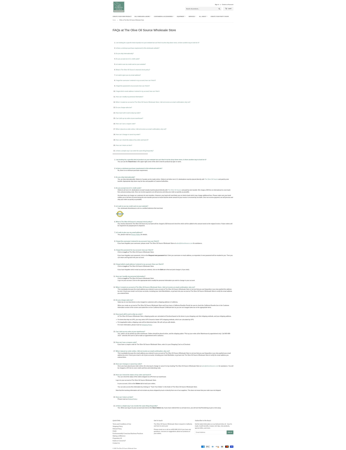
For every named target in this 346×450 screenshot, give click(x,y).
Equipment (181, 16)
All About (203, 16)
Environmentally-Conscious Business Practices (128, 433)
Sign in (217, 4)
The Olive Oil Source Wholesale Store (127, 448)
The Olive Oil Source (211, 179)
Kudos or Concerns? (119, 441)
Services (192, 16)
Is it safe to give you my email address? (128, 75)
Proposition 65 (117, 438)
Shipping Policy (118, 426)
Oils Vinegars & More (142, 16)
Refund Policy (117, 429)
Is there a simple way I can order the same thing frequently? (135, 151)
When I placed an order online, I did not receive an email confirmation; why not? (141, 129)
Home (114, 20)
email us (161, 429)
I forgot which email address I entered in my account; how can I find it (137, 91)
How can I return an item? (124, 145)
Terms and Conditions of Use (122, 424)
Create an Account (227, 4)
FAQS (115, 431)
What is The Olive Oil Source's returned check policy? (133, 69)
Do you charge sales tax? (124, 107)
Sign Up (230, 432)
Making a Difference (119, 436)
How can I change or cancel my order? (128, 134)
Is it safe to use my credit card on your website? (131, 64)
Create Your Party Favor (220, 16)
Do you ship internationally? (125, 53)
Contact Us (116, 443)
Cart (230, 8)
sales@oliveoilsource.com (184, 243)
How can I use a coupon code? (126, 124)
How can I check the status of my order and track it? (132, 140)
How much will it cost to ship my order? (128, 113)
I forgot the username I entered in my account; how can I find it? (136, 80)
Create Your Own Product (122, 16)
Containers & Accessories (163, 16)
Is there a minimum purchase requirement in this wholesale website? (137, 48)
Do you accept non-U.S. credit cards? (128, 59)
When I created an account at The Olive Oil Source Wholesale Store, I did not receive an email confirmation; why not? (153, 102)
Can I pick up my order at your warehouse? (129, 118)
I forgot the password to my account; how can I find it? (133, 86)
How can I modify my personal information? (129, 97)
